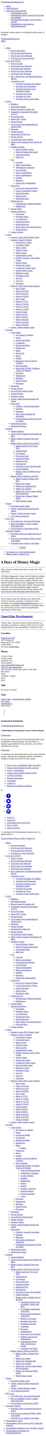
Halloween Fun (22, 461)
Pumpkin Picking (22, 459)
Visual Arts (20, 353)
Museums (14, 129)
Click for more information (11, 667)
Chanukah (25, 1326)
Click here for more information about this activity (20, 591)
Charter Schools (17, 132)
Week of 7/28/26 (22, 309)
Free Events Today (18, 51)
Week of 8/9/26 (22, 317)
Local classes (16, 332)
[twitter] (8, 801)
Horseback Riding (23, 345)
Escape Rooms (16, 122)
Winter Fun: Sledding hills (26, 486)
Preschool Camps (22, 276)
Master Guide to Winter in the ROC (24, 476)
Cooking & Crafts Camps (25, 268)
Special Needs (16, 209)
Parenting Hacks (22, 217)
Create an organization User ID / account (23, 768)
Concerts (19, 162)
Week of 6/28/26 (22, 296)
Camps (8, 235)
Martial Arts (20, 348)
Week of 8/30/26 (22, 325)
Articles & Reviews (18, 211)
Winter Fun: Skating (23, 489)
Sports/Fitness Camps (24, 255)
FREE (8, 48)
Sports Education (22, 193)
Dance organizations (24, 173)
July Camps (20, 299)
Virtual (8, 504)
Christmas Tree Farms (29, 1348)
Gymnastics (20, 343)
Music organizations (23, 165)
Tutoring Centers (17, 396)
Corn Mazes (20, 453)
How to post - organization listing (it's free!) (24, 765)
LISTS (8, 101)
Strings (23, 1148)
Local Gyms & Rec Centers (26, 191)
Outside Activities (18, 147)
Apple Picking (21, 451)
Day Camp (5, 701)
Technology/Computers (30, 1173)
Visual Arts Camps (23, 265)
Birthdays (14, 104)
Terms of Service (13, 828)
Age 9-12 (19, 281)
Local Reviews (21, 219)
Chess (23, 1196)
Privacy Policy (12, 825)
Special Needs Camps (24, 270)
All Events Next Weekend (21, 74)
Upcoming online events (20, 506)
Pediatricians (21, 206)
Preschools (15, 386)
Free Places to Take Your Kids (22, 58)
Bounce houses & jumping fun (22, 109)
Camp (3, 699)
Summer (9, 429)
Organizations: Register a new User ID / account (24, 1428)
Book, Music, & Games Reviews (28, 227)
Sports (18, 338)
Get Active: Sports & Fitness (27, 188)
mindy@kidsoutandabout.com (26, 603)
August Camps (21, 312)
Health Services (17, 201)
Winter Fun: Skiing (23, 484)
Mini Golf (19, 157)
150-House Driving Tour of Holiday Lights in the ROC (30, 1304)
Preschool (19, 373)
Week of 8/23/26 (22, 322)
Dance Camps (21, 253)
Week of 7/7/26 (22, 301)
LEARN (9, 330)
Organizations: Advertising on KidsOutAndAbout (22, 25)
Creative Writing (27, 1176)
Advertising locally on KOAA (18, 823)
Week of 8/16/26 (22, 320)
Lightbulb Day (26, 1332)
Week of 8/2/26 (22, 314)
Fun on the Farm (17, 117)
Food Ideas (20, 214)
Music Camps (21, 248)
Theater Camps (21, 250)
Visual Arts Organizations (26, 183)
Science (24, 1186)
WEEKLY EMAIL (13, 531)
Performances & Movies (25, 167)
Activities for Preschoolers (26, 86)
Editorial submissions (15, 778)
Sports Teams (21, 196)
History (23, 1183)
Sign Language (21, 366)
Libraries (19, 409)
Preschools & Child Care (20, 134)
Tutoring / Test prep (28, 1189)
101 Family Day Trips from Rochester (25, 521)
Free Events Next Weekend (21, 56)
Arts (12, 160)
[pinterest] (8, 806)
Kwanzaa (24, 1329)
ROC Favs (10, 519)
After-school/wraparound (30, 1170)
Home (8, 6)
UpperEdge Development (17, 616)
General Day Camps (24, 242)
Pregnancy (20, 383)
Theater (19, 358)
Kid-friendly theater (18, 107)
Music (18, 351)
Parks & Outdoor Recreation (27, 152)
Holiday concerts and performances (29, 1338)
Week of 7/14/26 (22, 304)
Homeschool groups (18, 426)
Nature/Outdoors (27, 1191)
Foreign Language (28, 1194)
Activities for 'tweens (24, 94)
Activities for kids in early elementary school (26, 90)
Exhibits (19, 178)
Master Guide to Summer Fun (17, 554)
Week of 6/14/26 (22, 291)
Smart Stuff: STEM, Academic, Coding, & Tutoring (28, 369)
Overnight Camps (22, 245)
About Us (10, 818)
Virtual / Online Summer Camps (23, 513)
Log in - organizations (15, 770)
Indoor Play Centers (18, 119)
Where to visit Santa (28, 1319)
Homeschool (21, 376)
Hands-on (8, 704)
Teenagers (20, 283)
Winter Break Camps (24, 501)
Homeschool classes (18, 424)
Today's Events (17, 64)
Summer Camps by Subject (21, 240)
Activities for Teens (23, 96)
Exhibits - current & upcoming (27, 406)
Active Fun (15, 186)
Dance (18, 356)
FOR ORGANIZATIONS (16, 11)
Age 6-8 (19, 278)
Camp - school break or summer (18, 699)
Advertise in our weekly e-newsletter (25, 543)
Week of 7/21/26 (22, 307)
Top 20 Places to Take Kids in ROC (25, 529)
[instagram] (8, 811)
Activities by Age (17, 81)
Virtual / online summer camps (22, 327)
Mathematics (25, 1181)
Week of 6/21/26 (22, 294)
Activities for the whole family (27, 99)
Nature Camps (21, 263)
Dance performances (24, 175)
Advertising (11, 781)
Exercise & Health (23, 340)
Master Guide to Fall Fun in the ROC (25, 443)
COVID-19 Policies (14, 775)
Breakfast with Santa (29, 1321)
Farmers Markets (17, 431)
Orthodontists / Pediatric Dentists (28, 204)
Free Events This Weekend (21, 53)
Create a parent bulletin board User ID (21, 773)
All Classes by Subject (24, 335)
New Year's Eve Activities (31, 1334)
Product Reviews (22, 224)
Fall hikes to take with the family (28, 466)
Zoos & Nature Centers (25, 149)
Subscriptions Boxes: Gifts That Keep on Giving (29, 1344)
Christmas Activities (28, 1324)
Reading (24, 1178)
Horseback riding (22, 199)
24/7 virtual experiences (20, 516)
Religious (19, 378)
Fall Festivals (21, 464)
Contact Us (11, 783)
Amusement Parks (23, 155)
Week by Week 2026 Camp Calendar (25, 286)
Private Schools (17, 137)
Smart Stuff (15, 404)
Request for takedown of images (19, 786)
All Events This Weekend (21, 69)
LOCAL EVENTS (13, 61)
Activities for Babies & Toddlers (28, 84)
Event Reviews (21, 230)
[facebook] (8, 796)
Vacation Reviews (23, 222)
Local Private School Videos (22, 140)
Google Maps (14, 647)
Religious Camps (22, 273)
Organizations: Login (19, 13)
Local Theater (21, 170)
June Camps (20, 289)
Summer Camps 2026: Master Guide (25, 237)
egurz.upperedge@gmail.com (12, 665)
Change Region (12, 8)
